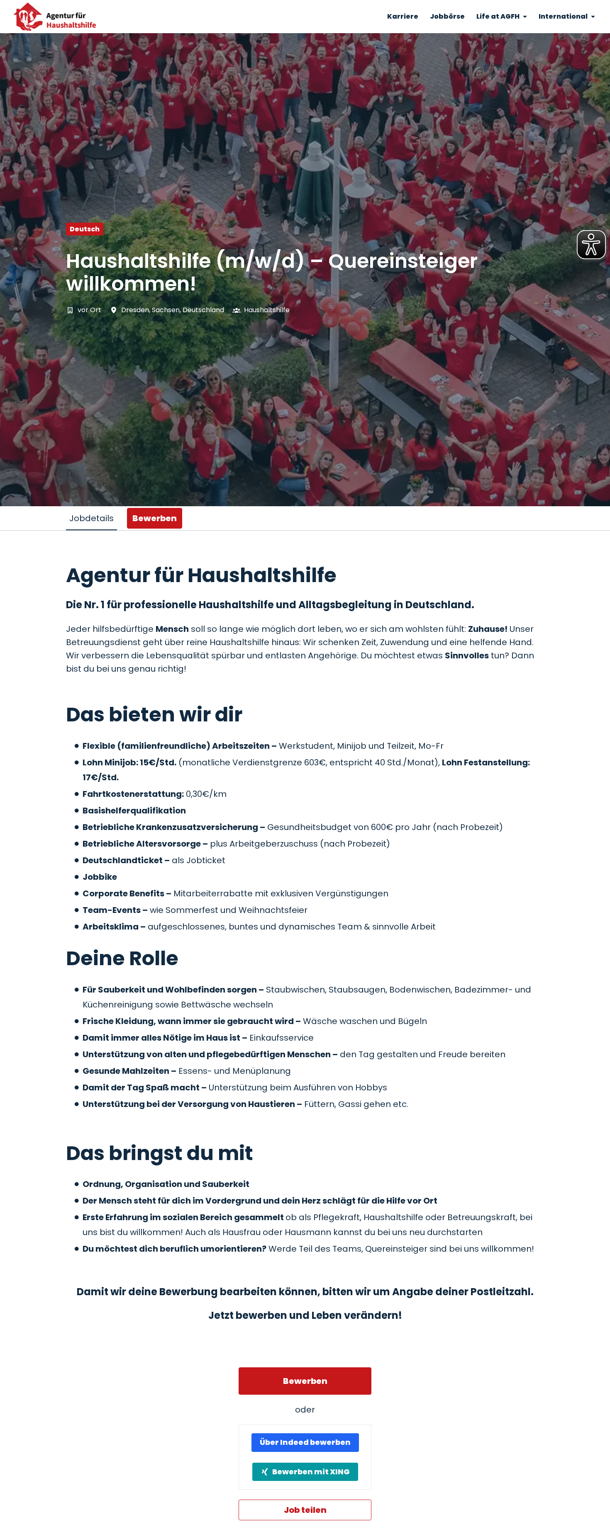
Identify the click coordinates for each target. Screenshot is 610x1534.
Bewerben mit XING (311, 1471)
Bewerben (305, 1381)
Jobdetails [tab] (91, 518)
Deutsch (85, 229)
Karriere (402, 16)
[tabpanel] (305, 1041)
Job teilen (305, 1510)
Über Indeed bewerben (305, 1442)
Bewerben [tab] (154, 518)
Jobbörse (447, 16)
